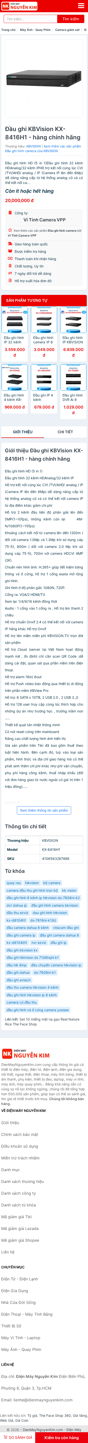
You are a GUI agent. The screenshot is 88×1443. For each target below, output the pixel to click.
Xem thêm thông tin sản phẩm (44, 810)
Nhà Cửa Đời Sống (18, 1302)
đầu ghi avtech (19, 980)
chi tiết (65, 432)
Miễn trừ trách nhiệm (20, 1157)
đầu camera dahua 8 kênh (28, 928)
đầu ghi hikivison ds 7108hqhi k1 (33, 957)
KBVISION (33, 146)
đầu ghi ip (58, 942)
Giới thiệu (23, 432)
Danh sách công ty (18, 1193)
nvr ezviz (39, 942)
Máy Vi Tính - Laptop (20, 1337)
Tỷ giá (32, 1415)
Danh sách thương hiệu (22, 1181)
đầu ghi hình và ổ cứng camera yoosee (38, 1010)
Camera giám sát (67, 30)
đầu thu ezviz (17, 913)
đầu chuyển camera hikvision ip (56, 965)
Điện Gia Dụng (14, 1290)
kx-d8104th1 (17, 942)
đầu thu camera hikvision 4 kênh (32, 987)
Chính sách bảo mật (19, 1134)
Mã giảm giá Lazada (20, 1228)
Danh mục (10, 1169)
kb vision (69, 890)
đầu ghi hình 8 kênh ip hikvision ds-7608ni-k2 (43, 898)
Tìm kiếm (70, 18)
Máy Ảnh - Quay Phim (35, 30)
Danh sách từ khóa (18, 1204)
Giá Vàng (80, 1415)
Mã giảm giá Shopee (20, 1240)
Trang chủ (8, 30)
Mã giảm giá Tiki (16, 1216)
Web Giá (6, 1420)
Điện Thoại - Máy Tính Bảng (27, 1314)
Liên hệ (7, 1252)
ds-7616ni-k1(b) (43, 920)
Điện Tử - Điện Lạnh (19, 1278)
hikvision (32, 883)
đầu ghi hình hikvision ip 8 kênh (32, 995)
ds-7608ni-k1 (45, 972)
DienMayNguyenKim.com (43, 1430)
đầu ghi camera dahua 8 (59, 935)
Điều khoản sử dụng (19, 1146)
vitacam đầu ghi (66, 928)
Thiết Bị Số (11, 1325)
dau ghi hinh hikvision (50, 913)
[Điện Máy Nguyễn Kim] (25, 1054)
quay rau (14, 883)
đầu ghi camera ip (21, 935)
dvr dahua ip (17, 905)
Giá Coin (21, 1420)
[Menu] (81, 5)
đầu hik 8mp (17, 965)
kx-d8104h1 (16, 920)
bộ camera (51, 883)
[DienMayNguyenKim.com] (26, 6)
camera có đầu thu (22, 1002)
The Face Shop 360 (55, 1415)
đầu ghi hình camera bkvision (54, 905)
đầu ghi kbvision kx (22, 950)
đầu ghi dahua (18, 972)
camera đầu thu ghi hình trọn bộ (32, 890)
